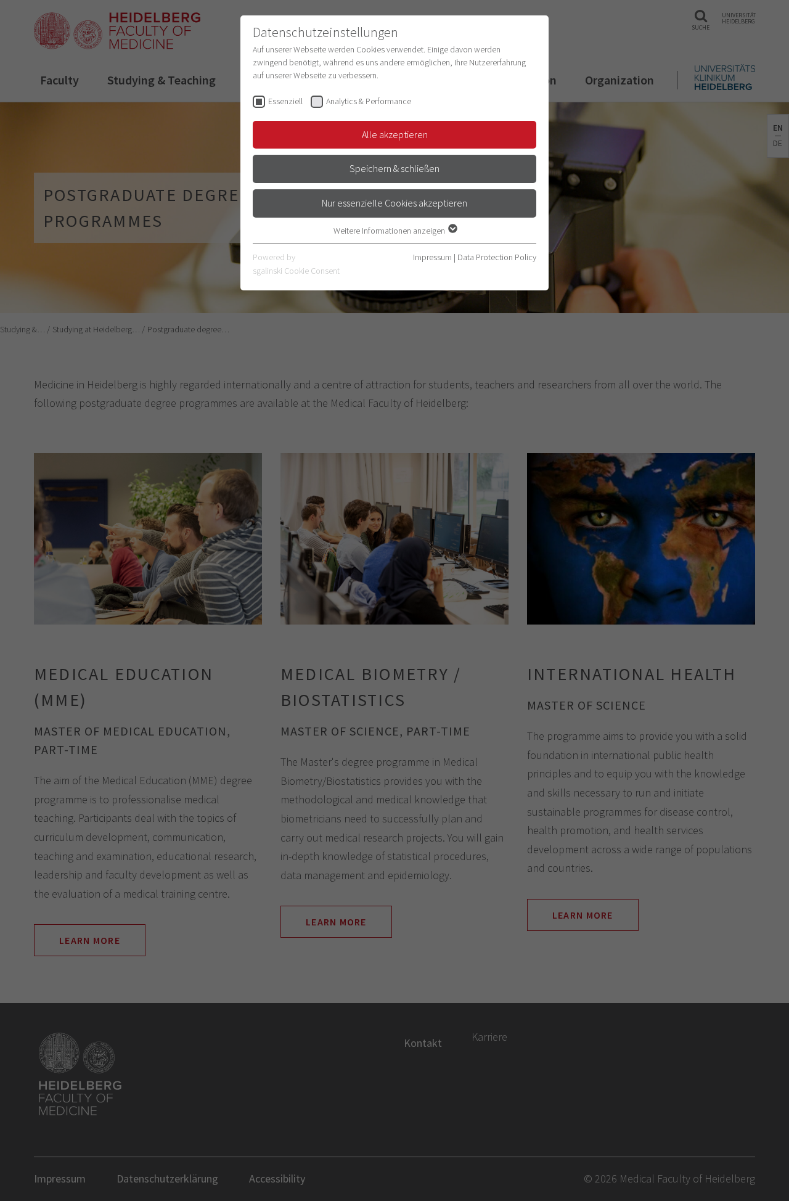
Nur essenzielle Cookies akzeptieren (394, 203)
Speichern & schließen (394, 168)
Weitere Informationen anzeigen (390, 230)
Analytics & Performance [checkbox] (368, 101)
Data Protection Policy (496, 257)
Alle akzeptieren (395, 134)
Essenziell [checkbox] (285, 101)
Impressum (432, 257)
